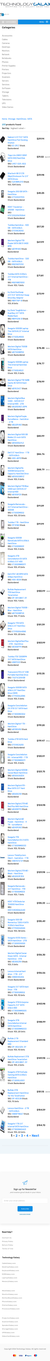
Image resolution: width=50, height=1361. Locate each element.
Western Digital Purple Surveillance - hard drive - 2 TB (18, 419)
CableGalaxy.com (9, 1263)
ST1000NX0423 (19, 1129)
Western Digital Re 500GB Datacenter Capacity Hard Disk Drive (18, 471)
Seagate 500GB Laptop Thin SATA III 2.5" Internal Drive (18, 331)
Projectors (6, 73)
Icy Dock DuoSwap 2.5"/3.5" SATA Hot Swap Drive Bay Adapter (18, 295)
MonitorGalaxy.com (10, 1294)
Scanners (6, 77)
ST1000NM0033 (19, 846)
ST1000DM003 (18, 892)
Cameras (6, 43)
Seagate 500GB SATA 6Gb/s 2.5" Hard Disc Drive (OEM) (17, 690)
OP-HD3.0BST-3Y (19, 1062)
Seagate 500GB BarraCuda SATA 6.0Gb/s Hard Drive (18, 541)
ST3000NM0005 (19, 1011)
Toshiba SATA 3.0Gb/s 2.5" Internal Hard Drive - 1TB (18, 277)
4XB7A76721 (17, 861)
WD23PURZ (17, 425)
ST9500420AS (18, 928)
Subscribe (25, 1209)
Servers (5, 81)
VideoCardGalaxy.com (10, 1336)
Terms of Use (7, 1249)
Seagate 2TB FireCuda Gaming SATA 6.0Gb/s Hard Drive (17, 1075)
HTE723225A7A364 (16, 215)
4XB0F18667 (17, 1114)
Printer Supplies (9, 66)
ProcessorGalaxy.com (10, 1309)
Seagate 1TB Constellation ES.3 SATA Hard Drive (18, 840)
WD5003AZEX (18, 776)
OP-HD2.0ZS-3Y (19, 1047)
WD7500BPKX (18, 352)
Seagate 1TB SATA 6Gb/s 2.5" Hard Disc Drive (16, 626)
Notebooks (6, 58)
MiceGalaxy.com (8, 1291)
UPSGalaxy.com (8, 1332)
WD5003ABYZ (18, 476)
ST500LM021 (17, 370)
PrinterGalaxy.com (9, 1305)
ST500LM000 (18, 337)
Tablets (5, 96)
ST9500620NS (18, 696)
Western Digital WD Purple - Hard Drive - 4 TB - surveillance (17, 822)
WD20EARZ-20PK (19, 407)
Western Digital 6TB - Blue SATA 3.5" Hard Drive (17, 788)
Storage (5, 92)
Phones (5, 62)
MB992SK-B (17, 319)
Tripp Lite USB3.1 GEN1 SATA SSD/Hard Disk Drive (17, 158)
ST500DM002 (18, 513)
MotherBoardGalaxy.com (12, 1298)
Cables (5, 39)
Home (4, 119)
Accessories (7, 36)
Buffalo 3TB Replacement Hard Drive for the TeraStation (18, 1093)
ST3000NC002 (18, 714)
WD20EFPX (17, 809)
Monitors (5, 51)
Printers (5, 69)
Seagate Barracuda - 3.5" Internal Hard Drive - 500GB (18, 507)
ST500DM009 (18, 546)
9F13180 (15, 525)
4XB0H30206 (18, 977)
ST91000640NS (19, 631)
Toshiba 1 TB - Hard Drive (18, 522)
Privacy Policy (7, 1241)
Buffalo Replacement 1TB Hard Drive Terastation (17, 592)
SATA (29, 119)
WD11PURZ (16, 249)
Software (6, 88)
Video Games (7, 107)
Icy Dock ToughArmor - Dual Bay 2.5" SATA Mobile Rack (17, 313)
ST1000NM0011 (18, 760)
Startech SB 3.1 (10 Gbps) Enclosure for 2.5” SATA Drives (18, 176)
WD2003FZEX (18, 876)
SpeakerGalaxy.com (10, 1325)
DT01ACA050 (18, 231)
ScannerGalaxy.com (10, 1322)
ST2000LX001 (18, 1080)
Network (5, 54)
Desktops (6, 47)
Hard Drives (21, 119)
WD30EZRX (17, 962)
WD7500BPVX (18, 613)
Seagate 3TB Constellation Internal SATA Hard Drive (17, 1023)
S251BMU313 (17, 182)
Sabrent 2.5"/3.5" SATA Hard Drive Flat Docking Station (18, 140)
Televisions (6, 100)
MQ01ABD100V (18, 282)
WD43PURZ (17, 827)
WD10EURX (16, 729)
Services (5, 84)
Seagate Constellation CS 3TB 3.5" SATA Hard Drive (17, 708)
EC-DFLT (15, 146)
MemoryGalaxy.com (10, 1281)
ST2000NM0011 (19, 564)
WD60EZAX (17, 794)
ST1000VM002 (18, 992)
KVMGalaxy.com (8, 1274)
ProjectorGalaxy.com (10, 1318)
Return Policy (7, 1245)
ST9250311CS (18, 197)
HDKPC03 (16, 662)
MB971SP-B (17, 301)
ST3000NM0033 (19, 1029)
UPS (4, 103)
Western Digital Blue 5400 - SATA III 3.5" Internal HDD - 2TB (16, 401)
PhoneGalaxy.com (9, 1301)
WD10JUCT (16, 388)
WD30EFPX (17, 647)
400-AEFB (16, 458)
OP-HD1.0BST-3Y (19, 598)
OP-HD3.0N (17, 1099)
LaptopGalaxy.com (9, 1278)
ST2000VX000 (18, 943)
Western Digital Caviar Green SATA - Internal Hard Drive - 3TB (17, 956)
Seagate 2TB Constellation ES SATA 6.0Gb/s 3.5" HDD (17, 559)
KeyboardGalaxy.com (10, 1270)
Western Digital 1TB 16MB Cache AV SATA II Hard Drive (18, 383)
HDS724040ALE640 (16, 910)
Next (35, 1136)
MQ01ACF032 (18, 264)
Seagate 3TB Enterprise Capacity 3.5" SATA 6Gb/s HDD (18, 1005)
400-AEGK (16, 580)
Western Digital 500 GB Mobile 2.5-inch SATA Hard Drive (18, 437)
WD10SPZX (16, 495)
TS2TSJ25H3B (18, 678)
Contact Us (6, 1238)
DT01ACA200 (18, 745)
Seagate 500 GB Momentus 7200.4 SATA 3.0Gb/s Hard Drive (18, 923)
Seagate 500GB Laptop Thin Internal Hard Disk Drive (18, 365)
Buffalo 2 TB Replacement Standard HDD (18, 1041)
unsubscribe (25, 1214)
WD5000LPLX (18, 443)
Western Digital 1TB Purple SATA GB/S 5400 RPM (18, 243)
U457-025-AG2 (19, 164)
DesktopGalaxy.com (10, 1267)
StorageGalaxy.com (10, 1329)
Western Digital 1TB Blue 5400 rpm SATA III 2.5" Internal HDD (18, 489)
